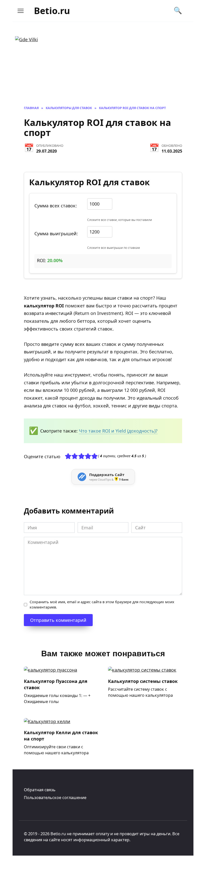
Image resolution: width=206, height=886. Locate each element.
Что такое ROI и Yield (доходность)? (118, 431)
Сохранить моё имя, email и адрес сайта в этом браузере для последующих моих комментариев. (102, 604)
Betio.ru (52, 11)
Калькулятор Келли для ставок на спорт (61, 735)
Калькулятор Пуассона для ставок (55, 684)
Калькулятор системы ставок (143, 681)
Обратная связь (40, 789)
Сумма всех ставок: (55, 206)
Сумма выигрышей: (56, 233)
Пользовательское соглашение (55, 797)
